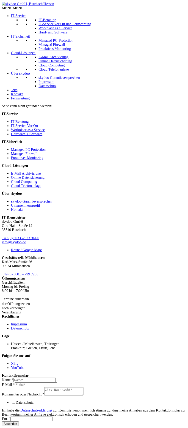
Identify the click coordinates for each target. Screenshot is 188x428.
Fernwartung (20, 98)
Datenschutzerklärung (36, 410)
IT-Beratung (47, 20)
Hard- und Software (53, 32)
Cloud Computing (52, 65)
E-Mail (8, 385)
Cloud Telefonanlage (54, 69)
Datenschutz (47, 86)
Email (6, 419)
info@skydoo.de (14, 242)
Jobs (14, 90)
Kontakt (17, 94)
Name (7, 380)
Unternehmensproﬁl (25, 205)
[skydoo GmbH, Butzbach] (28, 4)
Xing (14, 363)
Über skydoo (20, 73)
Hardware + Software (26, 134)
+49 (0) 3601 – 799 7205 (20, 274)
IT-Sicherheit (20, 36)
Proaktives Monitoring (55, 49)
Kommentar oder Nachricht (23, 394)
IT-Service (18, 16)
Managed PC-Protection (56, 40)
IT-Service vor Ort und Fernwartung (65, 24)
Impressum (46, 82)
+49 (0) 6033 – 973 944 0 (20, 238)
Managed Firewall (52, 45)
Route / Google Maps (26, 250)
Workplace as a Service (55, 28)
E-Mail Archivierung (54, 57)
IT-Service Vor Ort (24, 126)
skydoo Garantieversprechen (59, 78)
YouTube (17, 368)
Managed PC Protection (28, 149)
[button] (13, 8)
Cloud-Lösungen (23, 53)
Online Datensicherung (55, 61)
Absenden (10, 423)
